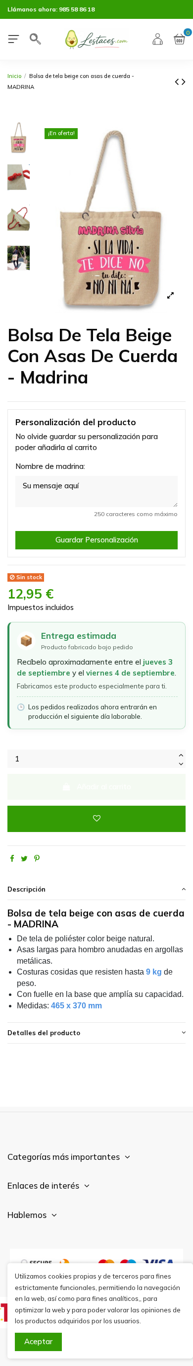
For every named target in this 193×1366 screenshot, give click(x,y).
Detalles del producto (43, 1033)
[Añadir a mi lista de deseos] (96, 819)
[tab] (96, 889)
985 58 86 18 (77, 9)
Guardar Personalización (96, 539)
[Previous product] (178, 81)
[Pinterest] (37, 858)
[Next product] (184, 81)
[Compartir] (12, 858)
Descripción (26, 889)
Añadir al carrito (104, 786)
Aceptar (38, 1341)
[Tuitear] (24, 858)
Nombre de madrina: (50, 466)
